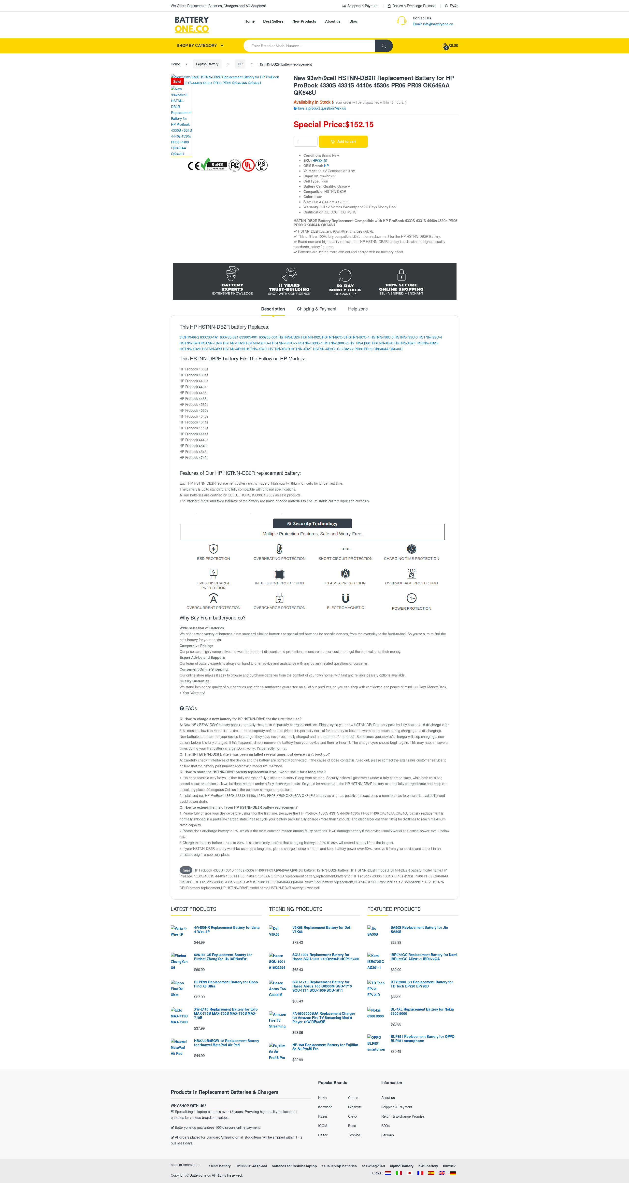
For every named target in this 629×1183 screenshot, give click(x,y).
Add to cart (346, 141)
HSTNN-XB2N (234, 348)
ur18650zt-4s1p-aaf (251, 1165)
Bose (352, 1125)
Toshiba (354, 1134)
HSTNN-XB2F (405, 342)
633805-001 (248, 337)
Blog (353, 21)
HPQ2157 (320, 160)
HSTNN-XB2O (256, 348)
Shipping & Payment (362, 5)
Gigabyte (355, 1106)
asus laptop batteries (339, 1165)
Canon (353, 1097)
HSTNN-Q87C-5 (284, 342)
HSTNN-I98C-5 (382, 337)
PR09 (368, 348)
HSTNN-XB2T (301, 348)
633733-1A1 (209, 337)
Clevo (352, 1116)
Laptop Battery (207, 63)
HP (240, 63)
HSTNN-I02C (311, 337)
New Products (304, 21)
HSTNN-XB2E (383, 342)
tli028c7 (449, 1165)
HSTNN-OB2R (234, 342)
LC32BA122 (344, 348)
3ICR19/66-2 (189, 337)
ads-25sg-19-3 (373, 1165)
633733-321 (229, 337)
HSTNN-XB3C (324, 348)
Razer (322, 1116)
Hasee (323, 1134)
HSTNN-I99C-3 (406, 337)
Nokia (322, 1097)
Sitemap (387, 1134)
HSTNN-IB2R (190, 342)
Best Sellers (273, 21)
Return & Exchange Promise (414, 5)
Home (249, 21)
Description (273, 309)
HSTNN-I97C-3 (333, 337)
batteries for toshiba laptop (294, 1165)
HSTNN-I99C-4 (430, 337)
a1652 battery (220, 1165)
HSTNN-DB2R (289, 337)
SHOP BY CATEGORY (197, 45)
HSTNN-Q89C (360, 342)
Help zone (358, 309)
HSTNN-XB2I (212, 348)
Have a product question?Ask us (321, 108)
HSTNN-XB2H (190, 348)
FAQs (454, 5)
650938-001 (268, 337)
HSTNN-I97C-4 (357, 337)
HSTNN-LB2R (211, 342)
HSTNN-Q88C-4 (310, 342)
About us (333, 21)
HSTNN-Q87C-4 (258, 342)
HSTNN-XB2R (279, 348)
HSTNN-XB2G (428, 342)
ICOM (322, 1125)
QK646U (395, 348)
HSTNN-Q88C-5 (336, 342)
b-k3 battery (428, 1165)
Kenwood (325, 1106)
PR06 (359, 348)
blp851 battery (402, 1165)
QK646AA (380, 348)
